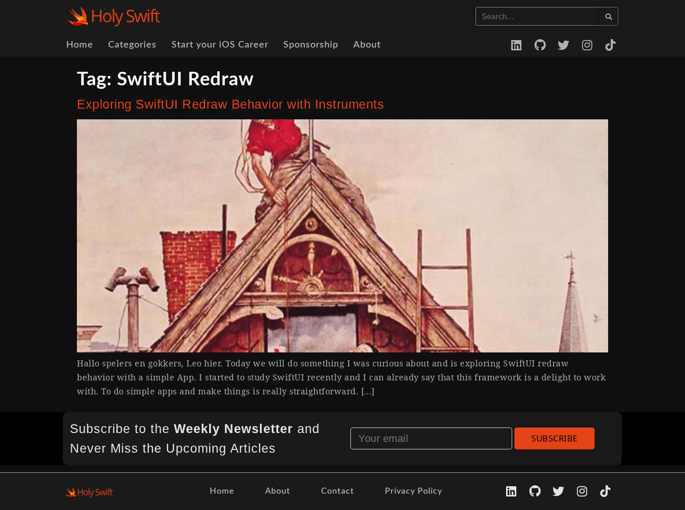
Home (79, 44)
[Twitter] (563, 44)
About (367, 44)
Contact (337, 491)
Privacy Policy (413, 491)
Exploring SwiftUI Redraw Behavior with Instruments (230, 104)
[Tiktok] (611, 44)
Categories (132, 44)
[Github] (540, 44)
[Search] (608, 16)
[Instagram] (587, 44)
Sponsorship (310, 44)
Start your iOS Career (219, 44)
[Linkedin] (516, 44)
